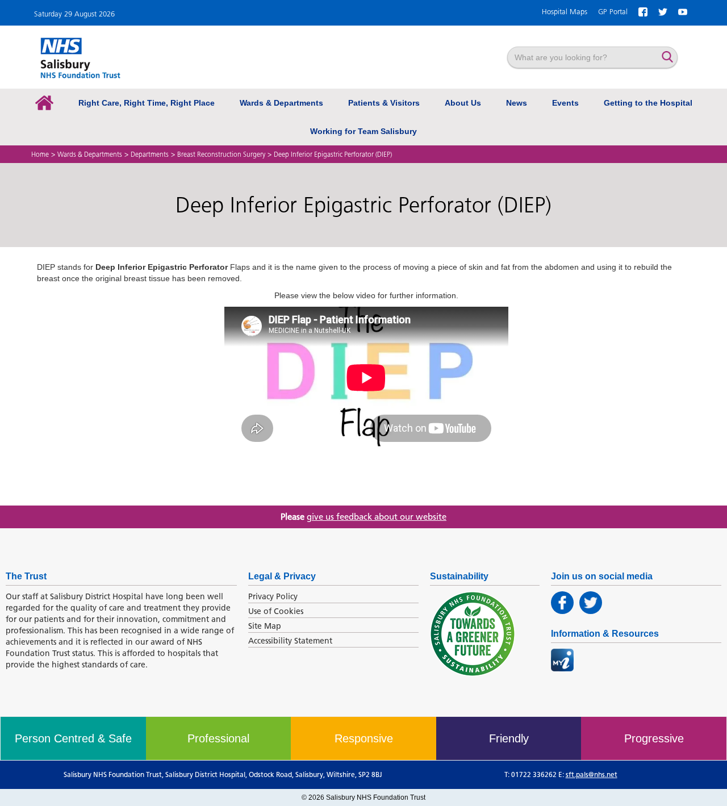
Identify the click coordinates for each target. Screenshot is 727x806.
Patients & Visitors (384, 102)
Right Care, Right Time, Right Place (146, 102)
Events (565, 102)
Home (40, 154)
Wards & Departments (281, 102)
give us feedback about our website (376, 517)
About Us (463, 102)
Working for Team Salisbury (363, 131)
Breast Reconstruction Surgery (221, 154)
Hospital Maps (564, 11)
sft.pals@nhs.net (591, 774)
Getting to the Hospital (648, 102)
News (516, 102)
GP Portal (613, 11)
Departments (150, 154)
